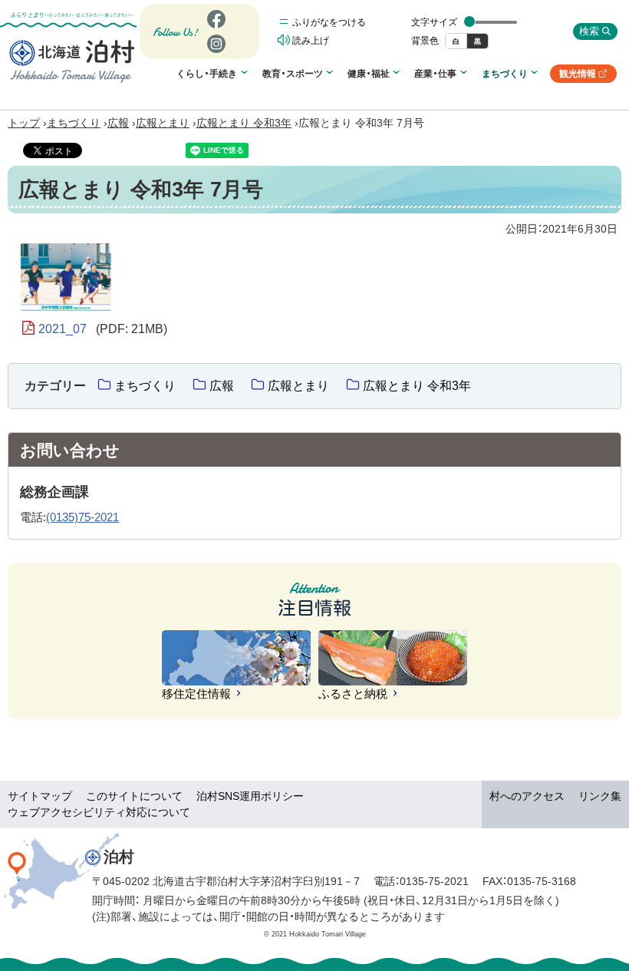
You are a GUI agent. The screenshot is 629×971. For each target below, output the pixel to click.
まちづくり (505, 73)
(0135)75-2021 (82, 516)
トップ (24, 123)
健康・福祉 (368, 73)
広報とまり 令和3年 (243, 123)
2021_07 (102, 328)
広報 (118, 123)
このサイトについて (134, 796)
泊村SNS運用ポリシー (250, 796)
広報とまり (162, 123)
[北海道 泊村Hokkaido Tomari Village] (72, 60)
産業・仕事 (435, 73)
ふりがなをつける (329, 22)
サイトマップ (40, 796)
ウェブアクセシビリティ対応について (99, 812)
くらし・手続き (206, 73)
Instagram (215, 52)
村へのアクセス (527, 796)
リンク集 (599, 796)
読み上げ (310, 40)
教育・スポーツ (292, 73)
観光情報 (583, 75)
